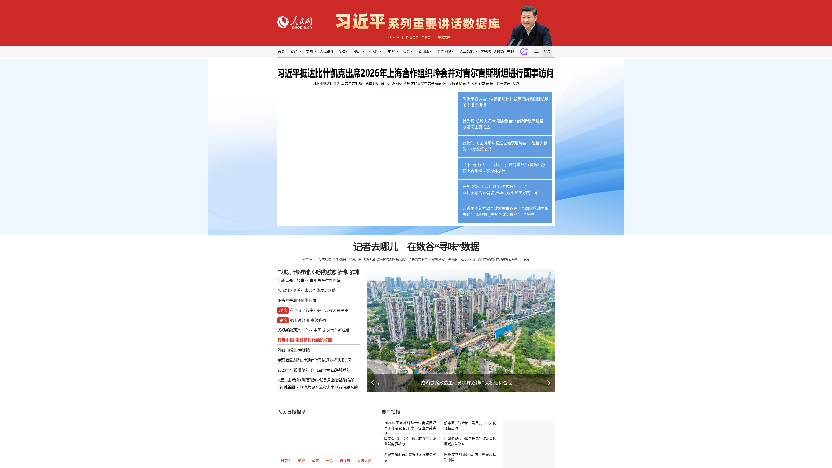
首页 (24, 149)
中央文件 (497, 109)
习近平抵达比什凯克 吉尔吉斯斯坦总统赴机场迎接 (225, 243)
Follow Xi (348, 109)
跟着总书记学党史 (422, 109)
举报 (696, 149)
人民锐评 (157, 149)
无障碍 (662, 149)
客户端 (622, 149)
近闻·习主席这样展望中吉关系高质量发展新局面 (453, 243)
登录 (801, 149)
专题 (710, 243)
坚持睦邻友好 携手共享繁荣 (631, 243)
